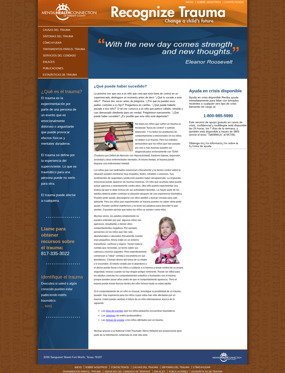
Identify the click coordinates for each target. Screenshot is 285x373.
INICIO (189, 2)
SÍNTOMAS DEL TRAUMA (58, 36)
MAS (48, 306)
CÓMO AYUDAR (52, 42)
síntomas (111, 315)
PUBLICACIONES (53, 68)
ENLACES (49, 62)
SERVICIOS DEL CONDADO (59, 55)
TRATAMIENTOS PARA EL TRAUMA (64, 49)
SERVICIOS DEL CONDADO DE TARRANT (127, 371)
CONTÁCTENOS (234, 2)
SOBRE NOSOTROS (209, 2)
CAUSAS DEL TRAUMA (56, 30)
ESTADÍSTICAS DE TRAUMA (60, 74)
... (42, 306)
